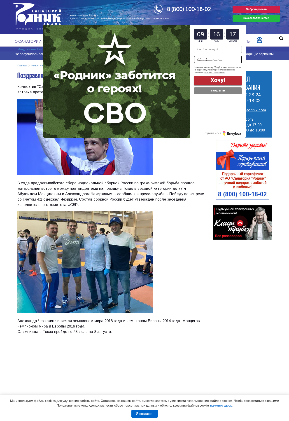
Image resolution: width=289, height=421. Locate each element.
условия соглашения (214, 72)
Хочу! (218, 80)
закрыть (218, 90)
